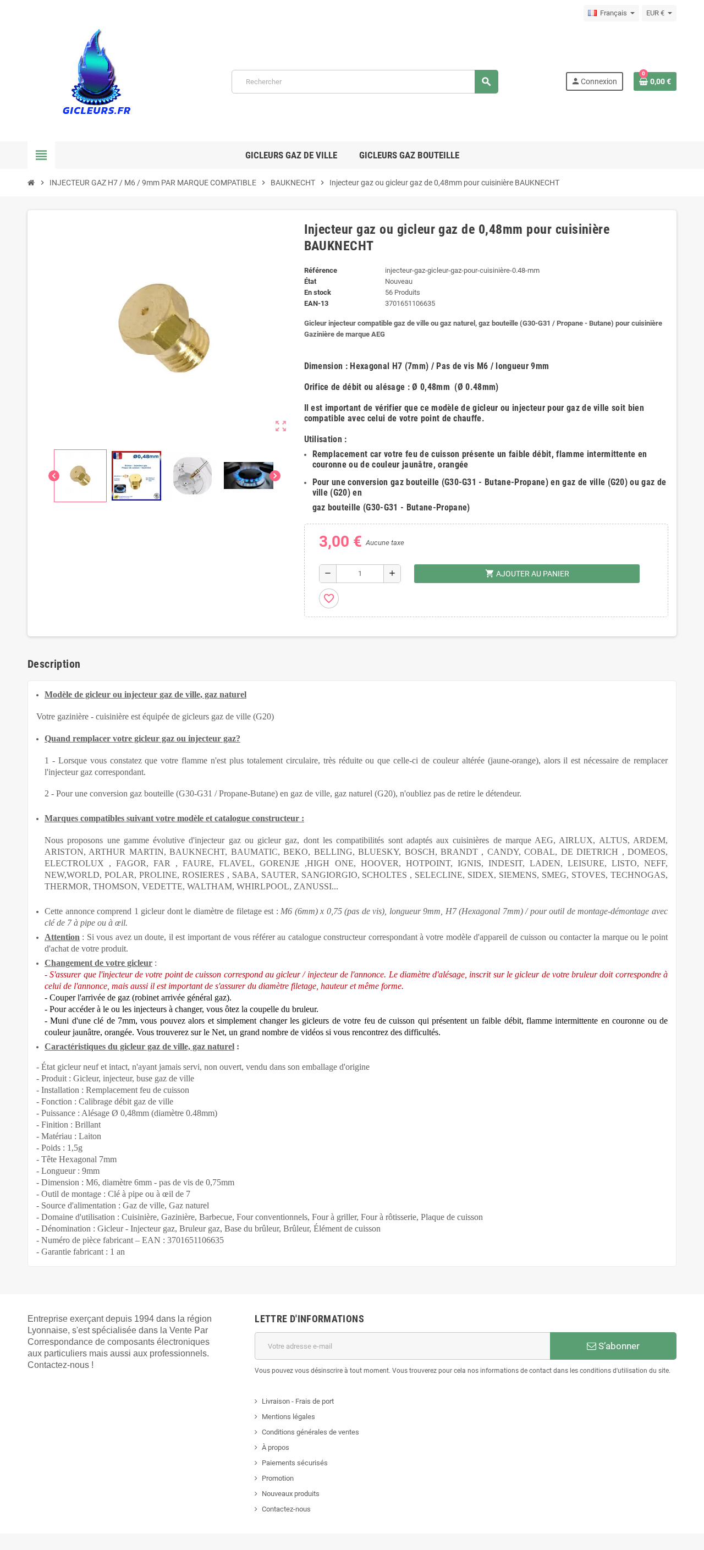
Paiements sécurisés (295, 1463)
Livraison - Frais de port (298, 1401)
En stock (317, 292)
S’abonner (618, 1345)
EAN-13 (316, 303)
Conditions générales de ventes (310, 1432)
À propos (275, 1447)
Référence (320, 270)
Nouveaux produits (291, 1493)
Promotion (278, 1478)
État (310, 281)
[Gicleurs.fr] (96, 80)
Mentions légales (288, 1416)
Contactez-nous (286, 1509)
